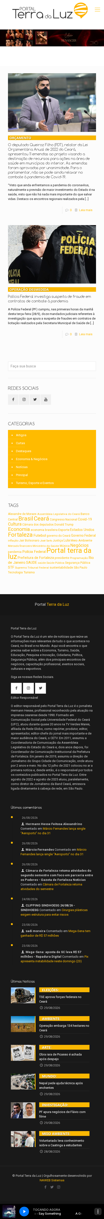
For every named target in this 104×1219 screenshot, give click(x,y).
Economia (19, 529)
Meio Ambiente (81, 540)
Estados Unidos (82, 530)
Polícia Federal (34, 551)
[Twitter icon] (52, 1187)
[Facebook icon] (45, 1187)
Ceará (41, 518)
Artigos (21, 435)
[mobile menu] (97, 10)
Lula (67, 540)
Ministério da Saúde (46, 546)
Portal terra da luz (49, 553)
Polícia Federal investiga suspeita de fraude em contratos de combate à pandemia (49, 295)
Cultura (15, 524)
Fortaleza (20, 534)
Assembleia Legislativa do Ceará (58, 514)
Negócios (79, 545)
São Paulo (80, 567)
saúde (42, 562)
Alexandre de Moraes (22, 514)
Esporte (63, 530)
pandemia (15, 552)
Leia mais (85, 210)
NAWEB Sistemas (52, 1180)
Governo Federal (83, 535)
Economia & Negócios (31, 459)
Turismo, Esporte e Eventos (35, 483)
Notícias (22, 467)
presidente (62, 558)
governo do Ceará (58, 535)
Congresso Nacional (63, 519)
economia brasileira (44, 530)
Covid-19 (85, 519)
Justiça (58, 540)
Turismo (29, 572)
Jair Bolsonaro (29, 540)
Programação (79, 558)
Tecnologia (15, 572)
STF (11, 567)
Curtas (20, 443)
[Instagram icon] (58, 1187)
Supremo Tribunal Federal (32, 567)
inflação (13, 540)
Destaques (23, 451)
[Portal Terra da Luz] (50, 10)
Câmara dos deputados (38, 524)
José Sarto (46, 540)
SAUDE (31, 563)
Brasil (25, 518)
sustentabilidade (61, 567)
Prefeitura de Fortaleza (36, 558)
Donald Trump (64, 524)
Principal (22, 475)
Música (65, 546)
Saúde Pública (55, 562)
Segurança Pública (77, 562)
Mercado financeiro (20, 546)
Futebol (39, 535)
